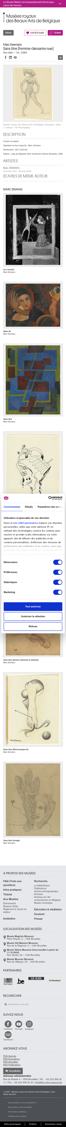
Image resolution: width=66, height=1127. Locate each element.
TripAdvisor (8, 1039)
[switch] (57, 572)
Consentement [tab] (12, 506)
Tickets (57, 32)
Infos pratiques (12, 889)
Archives (38, 894)
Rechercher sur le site (5, 1004)
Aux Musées (10, 899)
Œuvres (60, 57)
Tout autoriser (33, 606)
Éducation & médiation (48, 909)
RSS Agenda (9, 1056)
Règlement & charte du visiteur (15, 910)
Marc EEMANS (17, 169)
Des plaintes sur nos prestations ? (22, 1102)
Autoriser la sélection (33, 616)
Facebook (8, 1028)
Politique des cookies (17, 1116)
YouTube (19, 1028)
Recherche (40, 881)
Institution (9, 918)
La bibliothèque (42, 885)
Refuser (33, 626)
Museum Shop (10, 906)
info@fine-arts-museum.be (48, 1082)
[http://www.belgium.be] (21, 981)
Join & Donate (37, 32)
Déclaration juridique (17, 1111)
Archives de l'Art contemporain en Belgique (47, 898)
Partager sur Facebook (5, 57)
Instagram (29, 1028)
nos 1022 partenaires (25, 523)
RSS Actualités (10, 1061)
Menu (8, 32)
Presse (38, 919)
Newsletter (15, 1071)
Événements (9, 903)
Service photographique (46, 891)
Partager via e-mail (15, 57)
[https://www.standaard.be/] (55, 980)
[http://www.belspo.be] (8, 981)
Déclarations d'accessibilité (20, 1107)
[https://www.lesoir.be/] (36, 978)
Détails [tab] (29, 506)
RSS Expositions (11, 1058)
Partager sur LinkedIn (10, 57)
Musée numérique (43, 902)
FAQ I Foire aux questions (12, 883)
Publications (40, 888)
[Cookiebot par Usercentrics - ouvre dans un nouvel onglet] (48, 498)
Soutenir (39, 914)
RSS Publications (12, 1064)
